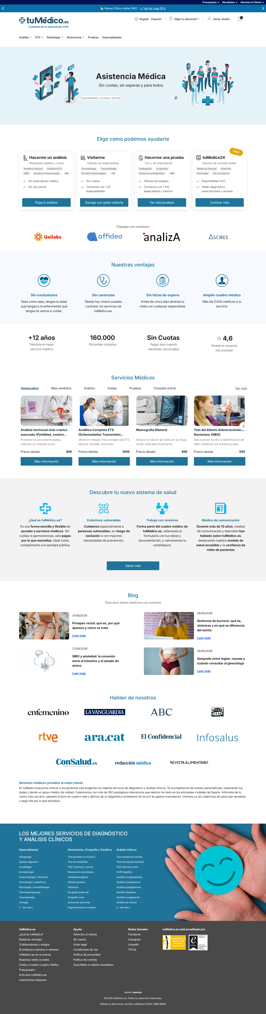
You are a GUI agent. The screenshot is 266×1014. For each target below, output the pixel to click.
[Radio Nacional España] (48, 737)
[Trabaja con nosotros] (162, 508)
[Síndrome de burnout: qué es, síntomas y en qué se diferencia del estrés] (169, 625)
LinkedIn (133, 944)
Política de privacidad (86, 954)
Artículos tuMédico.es (33, 974)
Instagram (134, 939)
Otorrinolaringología (30, 892)
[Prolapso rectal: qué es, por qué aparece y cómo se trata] (44, 625)
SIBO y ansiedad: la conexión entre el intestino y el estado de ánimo (95, 660)
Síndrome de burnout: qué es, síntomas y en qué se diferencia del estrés (220, 625)
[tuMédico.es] (44, 20)
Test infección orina (127, 866)
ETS (37, 37)
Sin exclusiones (44, 295)
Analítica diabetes (126, 892)
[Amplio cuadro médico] (222, 280)
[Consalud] (76, 763)
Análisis (24, 37)
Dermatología (26, 872)
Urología (23, 902)
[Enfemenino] (48, 712)
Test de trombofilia (78, 861)
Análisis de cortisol (126, 902)
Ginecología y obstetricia (32, 882)
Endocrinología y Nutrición (33, 877)
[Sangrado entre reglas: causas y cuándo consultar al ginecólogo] (169, 661)
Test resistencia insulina (129, 856)
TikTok (132, 949)
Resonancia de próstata (80, 872)
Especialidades (112, 37)
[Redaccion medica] (133, 763)
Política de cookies (85, 959)
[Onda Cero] (217, 712)
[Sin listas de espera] (162, 280)
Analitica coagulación (128, 897)
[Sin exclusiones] (44, 280)
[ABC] (161, 712)
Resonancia (74, 37)
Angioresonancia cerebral (82, 907)
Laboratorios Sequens (33, 979)
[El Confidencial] (161, 737)
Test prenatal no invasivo (81, 856)
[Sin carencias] (103, 280)
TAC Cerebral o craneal (80, 866)
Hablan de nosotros (133, 698)
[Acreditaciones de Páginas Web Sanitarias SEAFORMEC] (174, 942)
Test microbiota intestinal (130, 861)
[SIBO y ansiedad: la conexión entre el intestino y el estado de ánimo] (44, 661)
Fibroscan (73, 887)
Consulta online (165, 388)
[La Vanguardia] (104, 712)
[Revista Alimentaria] (189, 763)
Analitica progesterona (128, 887)
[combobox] (100, 98)
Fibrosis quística (76, 882)
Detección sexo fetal (79, 902)
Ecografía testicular (78, 892)
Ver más (241, 388)
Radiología (53, 37)
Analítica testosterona (128, 882)
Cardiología (25, 866)
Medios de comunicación (221, 520)
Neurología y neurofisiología (34, 887)
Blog (133, 595)
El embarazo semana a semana (38, 949)
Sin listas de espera (162, 295)
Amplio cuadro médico (222, 295)
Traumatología (27, 897)
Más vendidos (61, 388)
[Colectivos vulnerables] (103, 508)
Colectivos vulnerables (104, 520)
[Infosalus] (217, 737)
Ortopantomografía (78, 877)
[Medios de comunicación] (220, 508)
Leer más (79, 636)
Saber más (133, 566)
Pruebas (93, 37)
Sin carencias (103, 295)
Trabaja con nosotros (162, 520)
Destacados (30, 388)
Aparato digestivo (28, 861)
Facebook (134, 934)
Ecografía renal (76, 897)
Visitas (112, 388)
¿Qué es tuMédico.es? (45, 520)
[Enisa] (198, 942)
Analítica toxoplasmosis (129, 877)
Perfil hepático (124, 872)
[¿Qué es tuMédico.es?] (45, 508)
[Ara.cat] (104, 737)
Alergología (25, 856)
